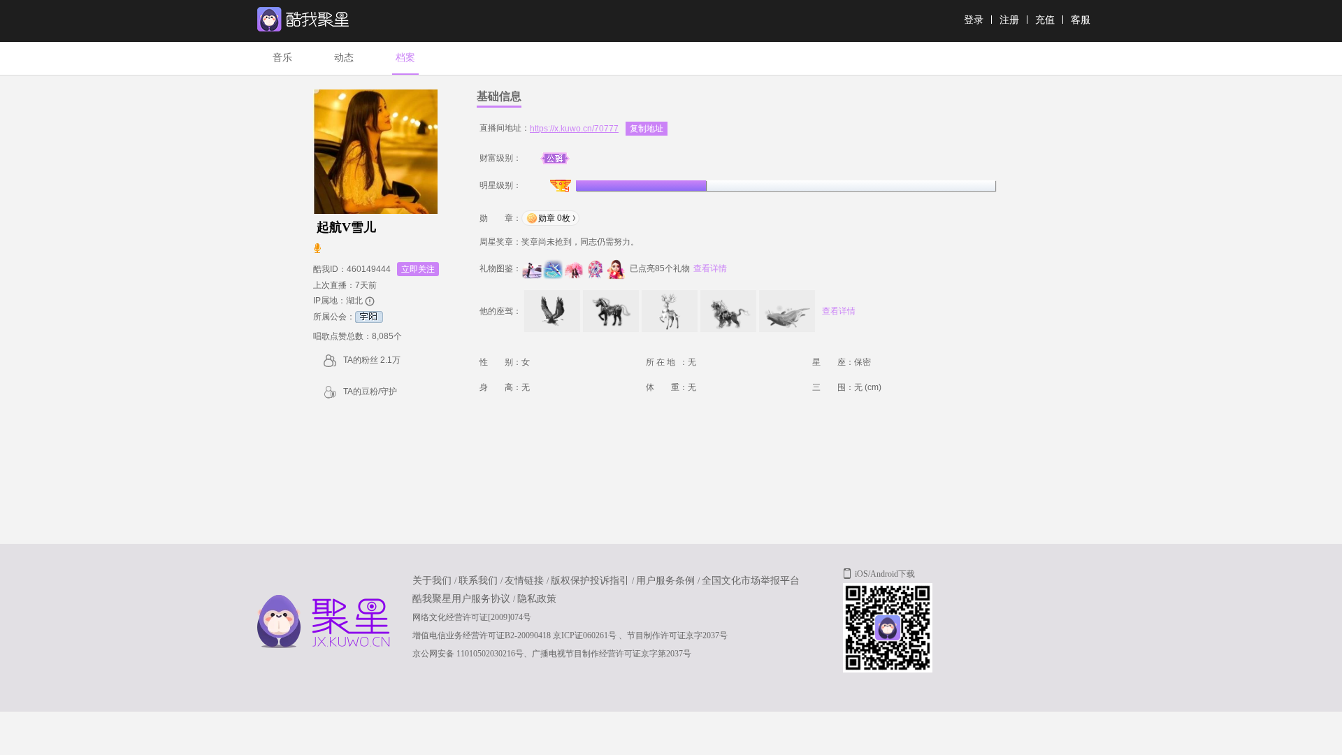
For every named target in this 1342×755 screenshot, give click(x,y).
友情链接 (526, 580)
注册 (1009, 19)
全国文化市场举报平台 (751, 580)
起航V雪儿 (346, 227)
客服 (1080, 19)
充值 (1045, 19)
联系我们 (479, 580)
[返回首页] (320, 32)
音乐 (282, 57)
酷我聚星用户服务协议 (462, 599)
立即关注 (418, 269)
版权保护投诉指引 (591, 580)
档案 (405, 57)
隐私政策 (536, 599)
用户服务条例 (667, 580)
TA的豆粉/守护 (370, 391)
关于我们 (433, 580)
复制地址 (646, 129)
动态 (344, 57)
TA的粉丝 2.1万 (372, 360)
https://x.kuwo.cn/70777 (574, 129)
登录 (973, 19)
